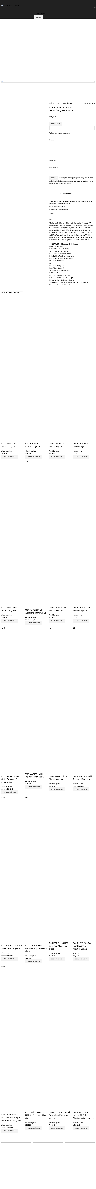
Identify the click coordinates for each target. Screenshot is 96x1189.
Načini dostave (70, 1150)
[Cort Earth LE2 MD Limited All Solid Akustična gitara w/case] (84, 1036)
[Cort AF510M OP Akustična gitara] (60, 367)
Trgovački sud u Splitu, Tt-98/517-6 (13, 1155)
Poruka (51, 140)
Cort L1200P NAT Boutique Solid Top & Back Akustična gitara (11, 1118)
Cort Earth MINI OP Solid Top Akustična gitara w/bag (10, 779)
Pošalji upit (55, 124)
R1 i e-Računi (70, 1157)
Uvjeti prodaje (38, 1150)
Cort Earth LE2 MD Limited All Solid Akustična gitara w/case (83, 1115)
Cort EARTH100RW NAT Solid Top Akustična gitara (82, 946)
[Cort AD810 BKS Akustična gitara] (84, 367)
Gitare (59, 103)
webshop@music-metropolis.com (12, 1165)
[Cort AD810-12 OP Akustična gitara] (84, 531)
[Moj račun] (91, 6)
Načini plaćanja (70, 1146)
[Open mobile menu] (32, 15)
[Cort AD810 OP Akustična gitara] (12, 367)
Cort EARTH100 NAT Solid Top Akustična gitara (58, 946)
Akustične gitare (68, 103)
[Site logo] (10, 6)
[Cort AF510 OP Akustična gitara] (36, 367)
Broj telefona (53, 167)
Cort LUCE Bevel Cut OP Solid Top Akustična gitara (36, 948)
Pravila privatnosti (39, 1153)
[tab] (50, 220)
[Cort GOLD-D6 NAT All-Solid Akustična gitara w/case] (60, 1036)
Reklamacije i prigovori (41, 1160)
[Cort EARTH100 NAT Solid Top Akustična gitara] (60, 866)
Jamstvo (36, 1157)
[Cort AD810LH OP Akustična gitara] (60, 531)
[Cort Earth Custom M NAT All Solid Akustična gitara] (36, 1036)
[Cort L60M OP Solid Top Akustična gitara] (36, 697)
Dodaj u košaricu (66, 194)
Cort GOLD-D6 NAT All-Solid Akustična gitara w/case (59, 1115)
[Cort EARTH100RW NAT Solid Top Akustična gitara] (84, 866)
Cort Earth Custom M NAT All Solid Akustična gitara (35, 1115)
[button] (9, 457)
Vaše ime (52, 161)
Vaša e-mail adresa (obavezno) (59, 133)
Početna (52, 103)
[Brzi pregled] (3, 440)
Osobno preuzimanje (72, 1153)
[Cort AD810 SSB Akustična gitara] (12, 531)
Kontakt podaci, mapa (40, 1146)
